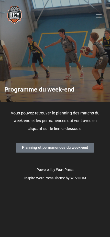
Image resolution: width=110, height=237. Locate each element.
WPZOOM (78, 178)
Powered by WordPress (55, 170)
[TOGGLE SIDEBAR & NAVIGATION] (100, 16)
